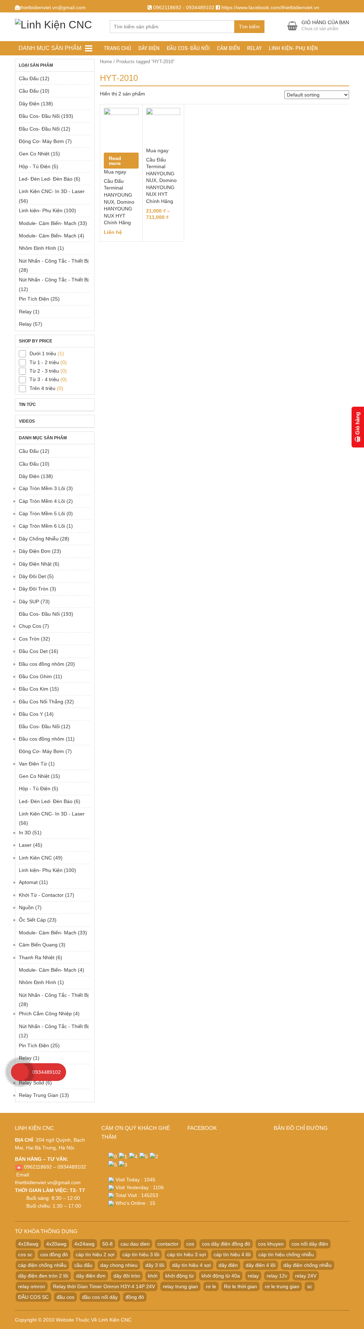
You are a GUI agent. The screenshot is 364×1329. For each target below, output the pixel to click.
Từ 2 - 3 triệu (44, 371)
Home (106, 61)
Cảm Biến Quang (38, 945)
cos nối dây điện (309, 1244)
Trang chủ (117, 48)
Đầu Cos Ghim (35, 676)
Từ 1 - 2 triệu (44, 362)
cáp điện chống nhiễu (42, 1265)
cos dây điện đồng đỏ (226, 1244)
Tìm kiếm (249, 26)
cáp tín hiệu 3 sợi (186, 1254)
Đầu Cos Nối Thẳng (41, 701)
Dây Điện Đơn (34, 551)
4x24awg (84, 1244)
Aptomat (28, 882)
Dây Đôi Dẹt (32, 576)
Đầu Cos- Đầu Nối (188, 48)
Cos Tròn (29, 639)
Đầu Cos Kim (33, 689)
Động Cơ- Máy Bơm (41, 141)
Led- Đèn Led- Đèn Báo (46, 179)
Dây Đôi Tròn (33, 589)
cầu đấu (83, 1265)
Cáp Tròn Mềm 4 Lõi (42, 501)
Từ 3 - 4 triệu (44, 379)
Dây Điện (149, 48)
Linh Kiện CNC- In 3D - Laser (52, 191)
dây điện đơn (91, 1276)
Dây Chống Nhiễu (39, 539)
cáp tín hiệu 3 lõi (140, 1254)
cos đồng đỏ (54, 1254)
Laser (25, 845)
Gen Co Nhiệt (34, 153)
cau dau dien (135, 1244)
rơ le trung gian (282, 1286)
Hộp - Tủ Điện (34, 166)
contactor (167, 1244)
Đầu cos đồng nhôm (41, 664)
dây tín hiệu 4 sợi (191, 1265)
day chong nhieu (119, 1265)
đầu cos (65, 1297)
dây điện (228, 1265)
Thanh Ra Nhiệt (36, 957)
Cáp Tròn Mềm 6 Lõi (42, 526)
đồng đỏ (134, 1297)
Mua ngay (115, 172)
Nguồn (26, 907)
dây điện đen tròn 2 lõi (43, 1276)
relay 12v (277, 1276)
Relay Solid (31, 1083)
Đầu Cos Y (31, 714)
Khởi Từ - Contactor (41, 895)
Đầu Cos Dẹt (33, 651)
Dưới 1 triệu (43, 353)
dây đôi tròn (126, 1276)
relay (253, 1276)
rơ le (211, 1286)
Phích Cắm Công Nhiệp (45, 1013)
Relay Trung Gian (38, 1095)
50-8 (107, 1244)
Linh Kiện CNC (35, 858)
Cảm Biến (228, 48)
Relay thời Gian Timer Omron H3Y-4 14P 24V (104, 1286)
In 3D (25, 832)
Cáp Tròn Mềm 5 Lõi (42, 513)
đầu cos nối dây (100, 1297)
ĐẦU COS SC (33, 1297)
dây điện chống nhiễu (307, 1265)
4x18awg (28, 1244)
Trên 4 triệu (42, 388)
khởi (152, 1276)
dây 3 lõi (154, 1265)
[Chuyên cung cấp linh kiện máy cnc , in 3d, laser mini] (53, 23)
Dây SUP (29, 601)
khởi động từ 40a (221, 1276)
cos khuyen (271, 1244)
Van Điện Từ (33, 764)
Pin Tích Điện (34, 299)
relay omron (31, 1286)
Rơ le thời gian (240, 1286)
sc (309, 1286)
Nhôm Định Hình (37, 248)
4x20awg (56, 1244)
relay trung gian (180, 1286)
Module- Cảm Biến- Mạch (47, 223)
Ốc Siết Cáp (32, 920)
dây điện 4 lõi (260, 1265)
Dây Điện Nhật (35, 564)
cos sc (25, 1254)
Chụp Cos (30, 626)
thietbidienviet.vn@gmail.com (48, 1182)
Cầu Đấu (29, 78)
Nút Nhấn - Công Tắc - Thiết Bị (54, 261)
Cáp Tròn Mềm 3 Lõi (42, 488)
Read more (115, 160)
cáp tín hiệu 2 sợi (95, 1254)
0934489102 (46, 1072)
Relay (254, 48)
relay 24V (305, 1276)
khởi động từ (179, 1276)
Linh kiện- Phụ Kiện (293, 48)
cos (190, 1244)
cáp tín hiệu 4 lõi (232, 1254)
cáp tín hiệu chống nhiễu (286, 1254)
